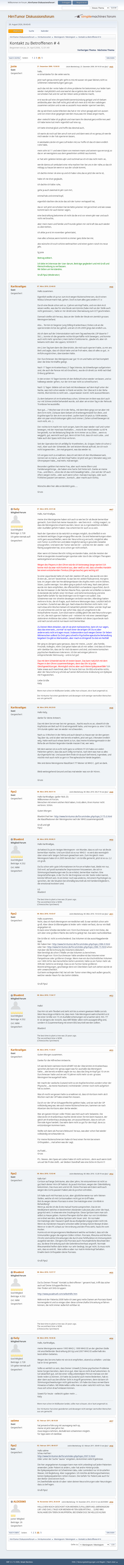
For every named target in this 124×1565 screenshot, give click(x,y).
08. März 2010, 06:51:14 (46, 792)
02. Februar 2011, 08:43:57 (47, 1445)
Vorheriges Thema (86, 50)
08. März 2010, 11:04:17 (46, 995)
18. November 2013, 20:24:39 (48, 1502)
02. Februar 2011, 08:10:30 (47, 1420)
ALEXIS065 (19, 1501)
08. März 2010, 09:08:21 (46, 839)
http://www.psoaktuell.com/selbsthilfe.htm (57, 1294)
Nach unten (14, 58)
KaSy (16, 509)
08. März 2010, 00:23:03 (46, 707)
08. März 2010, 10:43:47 (46, 914)
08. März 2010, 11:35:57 (46, 1050)
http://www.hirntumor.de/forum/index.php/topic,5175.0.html (83, 816)
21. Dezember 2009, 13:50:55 (48, 66)
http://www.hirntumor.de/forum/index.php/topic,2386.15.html (76, 947)
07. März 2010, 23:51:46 (46, 509)
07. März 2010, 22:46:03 (46, 286)
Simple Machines (26, 1562)
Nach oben (14, 1533)
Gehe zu (74, 1544)
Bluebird (18, 839)
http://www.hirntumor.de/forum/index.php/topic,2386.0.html (81, 944)
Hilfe (73, 1562)
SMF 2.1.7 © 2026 (13, 1562)
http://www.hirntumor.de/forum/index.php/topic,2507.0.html (66, 1456)
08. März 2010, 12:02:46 (46, 1173)
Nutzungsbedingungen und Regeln (91, 1562)
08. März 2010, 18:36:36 (46, 1338)
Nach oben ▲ (112, 1562)
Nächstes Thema (105, 50)
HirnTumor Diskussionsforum (31, 16)
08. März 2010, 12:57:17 (46, 1272)
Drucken (110, 58)
